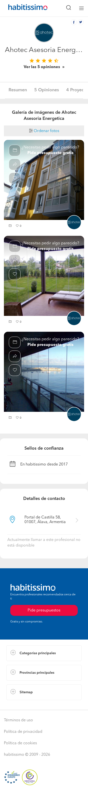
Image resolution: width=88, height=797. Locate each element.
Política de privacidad (23, 732)
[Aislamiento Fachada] (44, 180)
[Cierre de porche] (44, 276)
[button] (11, 226)
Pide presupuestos (44, 610)
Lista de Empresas (22, 705)
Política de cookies (20, 743)
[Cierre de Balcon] (44, 372)
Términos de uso (18, 720)
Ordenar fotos (46, 131)
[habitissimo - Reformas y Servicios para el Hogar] (22, 8)
